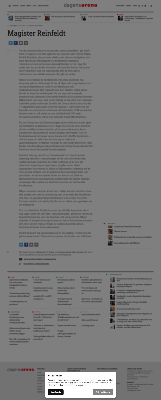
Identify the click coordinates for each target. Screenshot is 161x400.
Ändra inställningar (103, 392)
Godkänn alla (56, 392)
